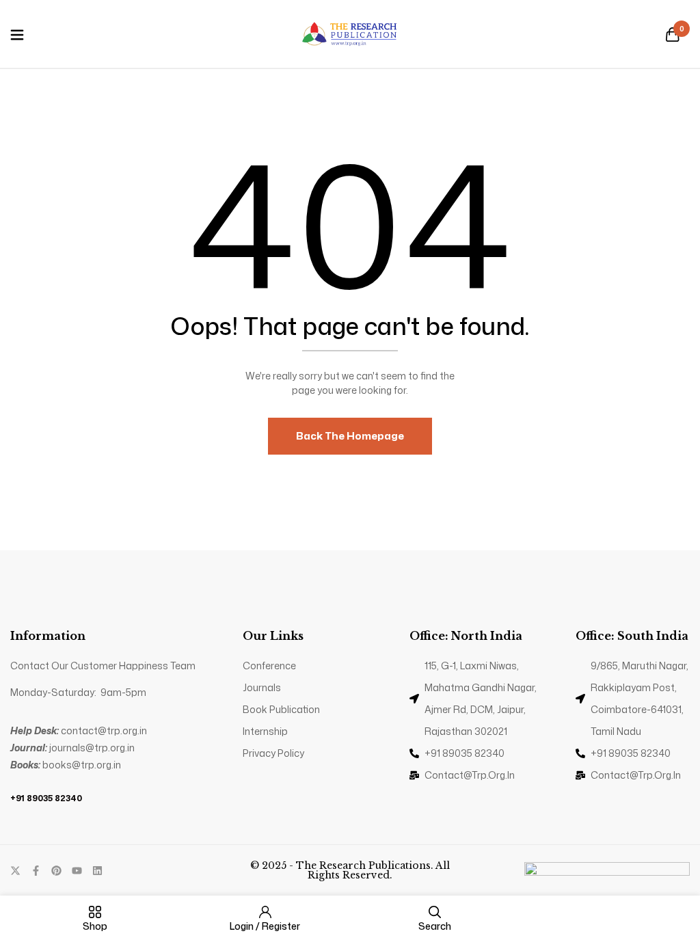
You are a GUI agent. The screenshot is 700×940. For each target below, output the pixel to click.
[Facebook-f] (36, 870)
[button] (672, 35)
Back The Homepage (350, 436)
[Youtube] (77, 870)
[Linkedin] (97, 870)
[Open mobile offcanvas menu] (17, 35)
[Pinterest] (56, 870)
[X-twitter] (15, 870)
